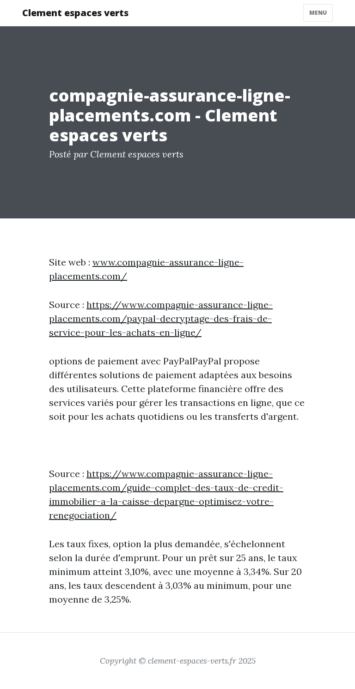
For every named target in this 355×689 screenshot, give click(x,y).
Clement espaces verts (75, 12)
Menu (318, 13)
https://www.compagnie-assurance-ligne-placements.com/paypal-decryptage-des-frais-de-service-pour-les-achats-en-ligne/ (161, 318)
